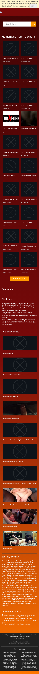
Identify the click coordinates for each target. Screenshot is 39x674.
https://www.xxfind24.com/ (10, 667)
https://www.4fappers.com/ (10, 652)
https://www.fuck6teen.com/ (29, 655)
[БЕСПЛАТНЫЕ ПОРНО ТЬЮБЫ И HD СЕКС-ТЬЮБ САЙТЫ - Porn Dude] (11, 79)
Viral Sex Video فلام (30, 566)
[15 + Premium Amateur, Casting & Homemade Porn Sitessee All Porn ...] (29, 149)
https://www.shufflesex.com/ (10, 660)
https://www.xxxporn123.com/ (10, 666)
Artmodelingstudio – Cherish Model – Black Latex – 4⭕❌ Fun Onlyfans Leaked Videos (18, 585)
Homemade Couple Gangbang (12, 375)
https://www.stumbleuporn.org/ (29, 669)
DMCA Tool (26, 637)
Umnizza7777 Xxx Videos (15, 600)
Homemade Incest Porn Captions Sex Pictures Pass (19, 440)
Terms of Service (28, 635)
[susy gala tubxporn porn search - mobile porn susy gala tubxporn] (11, 102)
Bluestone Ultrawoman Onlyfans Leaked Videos (22, 573)
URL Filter (19, 637)
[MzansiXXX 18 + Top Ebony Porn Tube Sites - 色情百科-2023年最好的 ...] (29, 172)
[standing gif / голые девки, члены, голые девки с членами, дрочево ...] (11, 172)
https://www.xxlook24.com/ (10, 669)
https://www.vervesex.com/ (10, 662)
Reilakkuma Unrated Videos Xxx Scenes (14, 587)
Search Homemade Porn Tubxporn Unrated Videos (19, 615)
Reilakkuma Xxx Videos (16, 593)
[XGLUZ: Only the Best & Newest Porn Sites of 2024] (11, 125)
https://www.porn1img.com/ (29, 663)
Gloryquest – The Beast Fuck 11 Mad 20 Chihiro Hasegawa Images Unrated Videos (18, 594)
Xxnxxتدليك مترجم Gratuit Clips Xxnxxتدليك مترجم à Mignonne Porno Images (17, 576)
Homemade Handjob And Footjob (13, 461)
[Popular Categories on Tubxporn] (11, 149)
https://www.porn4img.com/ (29, 667)
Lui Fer (4, 571)
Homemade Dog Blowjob (10, 396)
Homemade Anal (8, 353)
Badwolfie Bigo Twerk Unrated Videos (13, 561)
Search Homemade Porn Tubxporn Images (16, 624)
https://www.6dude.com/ (10, 656)
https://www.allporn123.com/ (29, 660)
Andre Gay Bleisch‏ (25, 582)
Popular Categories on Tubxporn (13, 152)
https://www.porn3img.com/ (29, 666)
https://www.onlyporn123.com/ (29, 662)
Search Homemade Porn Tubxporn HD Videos (17, 619)
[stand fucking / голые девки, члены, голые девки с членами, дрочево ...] (11, 55)
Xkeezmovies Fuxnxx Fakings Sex (12, 566)
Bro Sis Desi (28, 586)
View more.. (19, 279)
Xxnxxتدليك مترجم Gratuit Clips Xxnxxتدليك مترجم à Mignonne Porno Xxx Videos (19, 578)
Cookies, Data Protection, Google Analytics (15, 6)
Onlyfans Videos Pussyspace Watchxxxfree (21, 570)
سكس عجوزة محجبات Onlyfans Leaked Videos (18, 562)
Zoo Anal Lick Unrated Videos (21, 602)
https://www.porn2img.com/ (29, 665)
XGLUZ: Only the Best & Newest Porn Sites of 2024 (18, 129)
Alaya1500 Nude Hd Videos (10, 568)
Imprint (20, 635)
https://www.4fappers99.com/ (10, 654)
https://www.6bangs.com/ (10, 655)
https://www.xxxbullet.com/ (10, 663)
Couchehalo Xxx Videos (9, 603)
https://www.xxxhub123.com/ (10, 665)
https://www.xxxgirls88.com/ (29, 652)
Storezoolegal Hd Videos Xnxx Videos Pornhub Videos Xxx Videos (17, 563)
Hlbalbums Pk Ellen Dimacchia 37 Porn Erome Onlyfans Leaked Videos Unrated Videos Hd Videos (19, 591)
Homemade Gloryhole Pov (11, 418)
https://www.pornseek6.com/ (29, 658)
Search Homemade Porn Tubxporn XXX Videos (17, 617)
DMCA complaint (7, 324)
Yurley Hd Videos (7, 575)
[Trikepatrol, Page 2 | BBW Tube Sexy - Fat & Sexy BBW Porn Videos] (29, 243)
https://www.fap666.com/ (10, 658)
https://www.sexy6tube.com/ (29, 654)
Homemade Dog (8, 548)
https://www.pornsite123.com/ (10, 659)
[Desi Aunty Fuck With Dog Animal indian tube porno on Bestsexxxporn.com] (29, 125)
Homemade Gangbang (10, 527)
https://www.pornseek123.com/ (29, 656)
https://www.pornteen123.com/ (29, 659)
